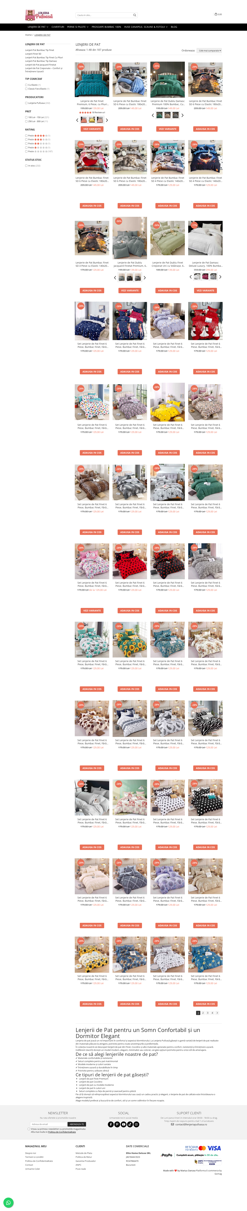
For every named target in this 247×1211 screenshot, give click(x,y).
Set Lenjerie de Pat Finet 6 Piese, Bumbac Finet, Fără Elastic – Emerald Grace (205, 506)
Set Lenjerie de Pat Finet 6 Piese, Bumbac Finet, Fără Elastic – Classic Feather (167, 742)
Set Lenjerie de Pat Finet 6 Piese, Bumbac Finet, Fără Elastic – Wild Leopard (92, 506)
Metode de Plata (84, 1153)
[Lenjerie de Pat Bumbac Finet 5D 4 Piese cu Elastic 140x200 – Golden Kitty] (92, 238)
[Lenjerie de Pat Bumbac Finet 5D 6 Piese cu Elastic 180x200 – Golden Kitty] (205, 79)
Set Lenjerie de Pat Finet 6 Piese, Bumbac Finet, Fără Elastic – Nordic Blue (130, 742)
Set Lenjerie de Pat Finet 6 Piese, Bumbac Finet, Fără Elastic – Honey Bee (92, 977)
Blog (174, 26)
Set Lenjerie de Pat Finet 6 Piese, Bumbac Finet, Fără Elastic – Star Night (92, 345)
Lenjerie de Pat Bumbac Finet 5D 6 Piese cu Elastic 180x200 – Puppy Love (92, 179)
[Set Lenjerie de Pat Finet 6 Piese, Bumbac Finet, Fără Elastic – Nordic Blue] (130, 718)
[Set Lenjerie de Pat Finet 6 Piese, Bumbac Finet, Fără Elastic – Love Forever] (205, 321)
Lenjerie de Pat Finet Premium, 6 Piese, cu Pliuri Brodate (92, 102)
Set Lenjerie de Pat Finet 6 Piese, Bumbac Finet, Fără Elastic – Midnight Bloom (130, 977)
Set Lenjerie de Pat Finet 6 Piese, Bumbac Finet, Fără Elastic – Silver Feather (130, 506)
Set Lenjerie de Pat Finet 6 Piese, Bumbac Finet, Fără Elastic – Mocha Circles (92, 742)
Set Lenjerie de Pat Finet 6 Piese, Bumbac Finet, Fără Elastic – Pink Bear (130, 821)
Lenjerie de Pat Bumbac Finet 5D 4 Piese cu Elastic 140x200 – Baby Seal (167, 179)
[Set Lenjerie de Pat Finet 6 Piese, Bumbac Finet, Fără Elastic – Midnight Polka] (205, 797)
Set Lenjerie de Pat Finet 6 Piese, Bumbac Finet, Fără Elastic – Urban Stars (167, 506)
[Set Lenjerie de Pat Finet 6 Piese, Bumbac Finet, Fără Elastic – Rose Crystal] (130, 402)
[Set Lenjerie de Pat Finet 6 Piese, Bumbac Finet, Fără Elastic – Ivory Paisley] (92, 876)
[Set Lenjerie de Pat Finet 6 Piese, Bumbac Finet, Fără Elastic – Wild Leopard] (92, 482)
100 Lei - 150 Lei (36, 117)
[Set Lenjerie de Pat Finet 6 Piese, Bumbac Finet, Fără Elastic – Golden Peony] (205, 640)
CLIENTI (80, 1146)
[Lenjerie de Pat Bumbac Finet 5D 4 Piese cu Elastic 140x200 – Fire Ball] (205, 157)
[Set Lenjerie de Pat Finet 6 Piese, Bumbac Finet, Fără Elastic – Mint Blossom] (92, 640)
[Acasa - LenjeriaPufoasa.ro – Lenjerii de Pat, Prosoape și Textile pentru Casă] (42, 15)
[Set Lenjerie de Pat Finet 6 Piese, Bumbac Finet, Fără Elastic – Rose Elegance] (205, 402)
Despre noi (30, 1153)
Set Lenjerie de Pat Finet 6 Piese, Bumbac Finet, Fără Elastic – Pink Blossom (92, 584)
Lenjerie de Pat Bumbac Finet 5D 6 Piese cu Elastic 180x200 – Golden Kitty (205, 102)
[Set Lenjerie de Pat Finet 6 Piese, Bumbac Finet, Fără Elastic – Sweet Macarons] (92, 402)
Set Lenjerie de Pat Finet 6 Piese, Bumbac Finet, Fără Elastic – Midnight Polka (205, 821)
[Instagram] (136, 1124)
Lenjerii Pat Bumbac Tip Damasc (41, 60)
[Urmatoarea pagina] (217, 1013)
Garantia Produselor (86, 1160)
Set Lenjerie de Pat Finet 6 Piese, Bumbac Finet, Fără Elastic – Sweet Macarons (92, 426)
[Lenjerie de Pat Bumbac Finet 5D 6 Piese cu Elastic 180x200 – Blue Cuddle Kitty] (130, 79)
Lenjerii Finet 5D (33, 53)
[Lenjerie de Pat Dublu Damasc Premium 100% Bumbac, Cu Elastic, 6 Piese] (167, 80)
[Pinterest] (117, 1124)
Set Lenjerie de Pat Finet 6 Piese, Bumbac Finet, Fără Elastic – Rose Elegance (205, 426)
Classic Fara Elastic (37, 88)
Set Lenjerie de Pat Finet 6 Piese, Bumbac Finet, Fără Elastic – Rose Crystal (130, 426)
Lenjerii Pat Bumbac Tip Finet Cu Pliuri (44, 57)
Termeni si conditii (34, 1156)
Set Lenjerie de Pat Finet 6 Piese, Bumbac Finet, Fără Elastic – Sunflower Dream (130, 662)
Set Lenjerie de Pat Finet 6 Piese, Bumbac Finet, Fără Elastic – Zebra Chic (205, 742)
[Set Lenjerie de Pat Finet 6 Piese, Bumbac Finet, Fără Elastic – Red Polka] (130, 561)
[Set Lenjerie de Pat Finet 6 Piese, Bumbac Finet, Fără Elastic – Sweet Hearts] (167, 955)
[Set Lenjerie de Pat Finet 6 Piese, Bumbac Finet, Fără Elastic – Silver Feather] (130, 482)
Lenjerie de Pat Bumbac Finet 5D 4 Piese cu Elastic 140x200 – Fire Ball (205, 179)
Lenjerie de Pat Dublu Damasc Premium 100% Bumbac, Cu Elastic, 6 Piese (168, 102)
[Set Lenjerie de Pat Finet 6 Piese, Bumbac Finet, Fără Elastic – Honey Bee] (92, 955)
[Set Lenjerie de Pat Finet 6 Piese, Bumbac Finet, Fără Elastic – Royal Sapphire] (167, 640)
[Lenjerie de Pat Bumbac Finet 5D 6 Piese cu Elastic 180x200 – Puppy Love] (92, 157)
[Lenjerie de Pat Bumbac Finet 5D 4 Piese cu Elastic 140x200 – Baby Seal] (167, 157)
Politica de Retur (84, 1156)
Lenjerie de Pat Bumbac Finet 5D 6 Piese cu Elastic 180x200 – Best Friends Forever (129, 179)
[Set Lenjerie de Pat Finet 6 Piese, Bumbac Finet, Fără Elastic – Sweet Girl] (130, 321)
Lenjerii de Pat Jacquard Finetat (40, 64)
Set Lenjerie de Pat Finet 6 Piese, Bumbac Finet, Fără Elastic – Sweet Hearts (167, 977)
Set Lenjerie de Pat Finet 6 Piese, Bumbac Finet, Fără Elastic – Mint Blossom (92, 662)
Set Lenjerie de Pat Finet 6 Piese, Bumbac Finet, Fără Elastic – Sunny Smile (167, 426)
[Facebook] (111, 1124)
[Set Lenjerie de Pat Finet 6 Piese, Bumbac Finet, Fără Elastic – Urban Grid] (130, 876)
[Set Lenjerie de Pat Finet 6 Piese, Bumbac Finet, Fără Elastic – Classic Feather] (167, 718)
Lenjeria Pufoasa (36, 102)
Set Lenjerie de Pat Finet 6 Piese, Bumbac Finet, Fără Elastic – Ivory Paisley (92, 899)
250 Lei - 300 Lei (36, 121)
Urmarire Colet (32, 1168)
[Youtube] (124, 1124)
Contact (29, 1164)
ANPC (78, 1164)
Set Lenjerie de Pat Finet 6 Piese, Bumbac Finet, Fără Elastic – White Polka (167, 821)
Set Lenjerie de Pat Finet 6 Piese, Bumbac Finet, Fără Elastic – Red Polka (130, 584)
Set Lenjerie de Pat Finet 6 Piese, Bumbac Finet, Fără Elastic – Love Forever (205, 345)
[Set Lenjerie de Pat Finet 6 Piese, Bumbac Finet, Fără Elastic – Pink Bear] (130, 798)
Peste (31, 135)
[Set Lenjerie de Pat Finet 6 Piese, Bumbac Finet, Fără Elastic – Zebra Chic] (205, 719)
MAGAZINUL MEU (36, 1146)
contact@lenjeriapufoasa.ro (191, 1124)
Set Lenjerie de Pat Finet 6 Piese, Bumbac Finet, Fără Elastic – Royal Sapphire (167, 662)
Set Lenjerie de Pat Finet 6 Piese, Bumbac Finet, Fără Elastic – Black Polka (167, 584)
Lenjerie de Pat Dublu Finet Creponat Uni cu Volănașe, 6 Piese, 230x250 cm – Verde (167, 264)
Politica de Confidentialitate (62, 1131)
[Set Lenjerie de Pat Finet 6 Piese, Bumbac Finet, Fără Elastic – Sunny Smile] (167, 402)
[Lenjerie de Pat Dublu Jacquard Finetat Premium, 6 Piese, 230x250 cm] (130, 238)
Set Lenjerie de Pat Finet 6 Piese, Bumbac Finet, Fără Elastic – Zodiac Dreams (205, 977)
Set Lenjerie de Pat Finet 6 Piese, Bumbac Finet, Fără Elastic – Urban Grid (130, 899)
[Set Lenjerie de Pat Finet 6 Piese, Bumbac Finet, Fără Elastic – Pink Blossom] (92, 561)
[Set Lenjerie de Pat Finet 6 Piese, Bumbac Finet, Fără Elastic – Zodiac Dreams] (205, 955)
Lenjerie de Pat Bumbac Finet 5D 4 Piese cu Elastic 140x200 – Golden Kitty (92, 264)
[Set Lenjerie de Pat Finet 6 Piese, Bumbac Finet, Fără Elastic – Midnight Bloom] (130, 955)
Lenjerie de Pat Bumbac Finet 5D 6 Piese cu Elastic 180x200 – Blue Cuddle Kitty (129, 102)
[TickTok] (130, 1124)
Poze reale (81, 1168)
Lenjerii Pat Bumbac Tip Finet (39, 50)
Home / (29, 34)
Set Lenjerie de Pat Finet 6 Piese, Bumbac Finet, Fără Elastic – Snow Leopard (205, 584)
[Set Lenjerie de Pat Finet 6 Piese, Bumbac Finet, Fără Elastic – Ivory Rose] (92, 798)
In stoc (31, 165)
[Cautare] (135, 15)
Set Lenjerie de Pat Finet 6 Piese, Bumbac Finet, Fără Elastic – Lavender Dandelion (167, 899)
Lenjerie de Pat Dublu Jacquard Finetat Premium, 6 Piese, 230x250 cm (130, 264)
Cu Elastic (33, 84)
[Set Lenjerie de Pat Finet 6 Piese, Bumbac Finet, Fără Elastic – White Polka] (167, 797)
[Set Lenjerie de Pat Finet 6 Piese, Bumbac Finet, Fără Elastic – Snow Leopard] (205, 561)
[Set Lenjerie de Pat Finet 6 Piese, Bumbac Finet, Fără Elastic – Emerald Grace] (205, 482)
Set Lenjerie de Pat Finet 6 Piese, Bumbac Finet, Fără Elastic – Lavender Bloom (167, 345)
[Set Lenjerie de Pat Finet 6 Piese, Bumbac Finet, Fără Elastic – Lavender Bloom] (167, 321)
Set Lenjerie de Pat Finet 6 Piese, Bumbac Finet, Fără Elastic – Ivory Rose (92, 821)
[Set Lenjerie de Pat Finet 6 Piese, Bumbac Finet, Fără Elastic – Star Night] (92, 321)
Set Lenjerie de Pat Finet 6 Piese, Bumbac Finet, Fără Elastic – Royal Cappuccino (205, 899)
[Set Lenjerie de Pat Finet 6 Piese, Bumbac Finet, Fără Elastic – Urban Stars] (167, 482)
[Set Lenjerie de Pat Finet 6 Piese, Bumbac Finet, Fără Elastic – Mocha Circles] (92, 718)
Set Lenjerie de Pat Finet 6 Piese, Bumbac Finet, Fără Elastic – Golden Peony (205, 662)
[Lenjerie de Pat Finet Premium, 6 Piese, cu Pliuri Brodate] (92, 79)
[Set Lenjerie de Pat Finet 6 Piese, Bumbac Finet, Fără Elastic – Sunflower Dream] (130, 640)
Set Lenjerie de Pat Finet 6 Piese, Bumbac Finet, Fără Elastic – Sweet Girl (130, 345)
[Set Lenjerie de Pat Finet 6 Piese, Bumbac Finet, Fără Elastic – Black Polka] (167, 561)
